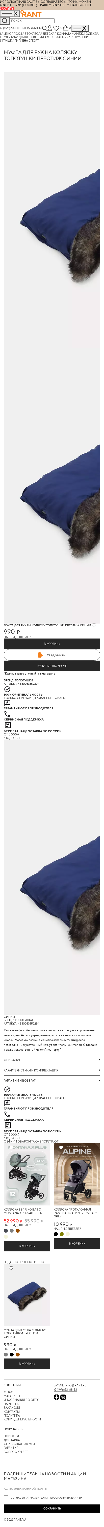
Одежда (92, 33)
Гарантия (11, 1447)
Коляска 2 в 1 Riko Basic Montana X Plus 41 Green (23, 1211)
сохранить (52, 1508)
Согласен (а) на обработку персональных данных (46, 1497)
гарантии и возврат (20, 1080)
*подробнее (13, 738)
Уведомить (56, 655)
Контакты (12, 1411)
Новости (11, 1436)
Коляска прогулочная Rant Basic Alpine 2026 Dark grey (75, 1213)
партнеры (11, 1403)
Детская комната (57, 33)
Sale (3, 33)
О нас (8, 1392)
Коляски (14, 33)
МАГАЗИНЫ (12, 1396)
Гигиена (22, 40)
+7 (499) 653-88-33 (12, 27)
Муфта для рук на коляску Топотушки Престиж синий (25, 1333)
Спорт (34, 40)
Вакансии (12, 1407)
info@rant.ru (76, 1385)
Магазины (33, 27)
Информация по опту (21, 1399)
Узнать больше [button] (79, 5)
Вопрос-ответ (16, 1451)
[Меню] (80, 28)
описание (12, 1060)
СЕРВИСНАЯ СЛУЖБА (19, 1444)
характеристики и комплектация (31, 1070)
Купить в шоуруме (52, 665)
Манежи (79, 33)
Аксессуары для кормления (67, 37)
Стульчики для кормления (22, 37)
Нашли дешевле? (17, 637)
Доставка (12, 1440)
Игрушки (7, 40)
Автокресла (32, 33)
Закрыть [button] (7, 8)
